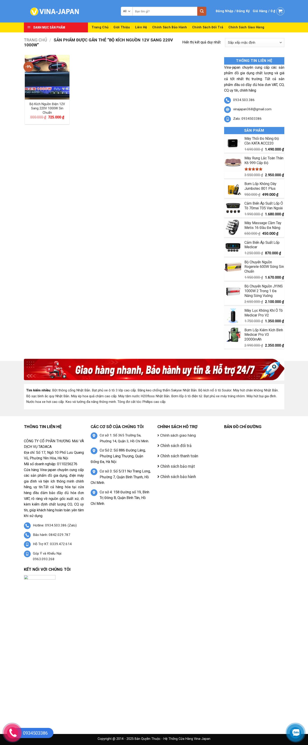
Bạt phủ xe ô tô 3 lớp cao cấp (114, 390)
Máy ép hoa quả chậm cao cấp (94, 396)
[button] (233, 11)
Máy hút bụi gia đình (261, 396)
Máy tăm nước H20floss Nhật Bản (144, 396)
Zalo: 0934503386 (247, 119)
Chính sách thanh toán (178, 456)
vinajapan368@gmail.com (252, 109)
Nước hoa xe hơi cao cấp (45, 402)
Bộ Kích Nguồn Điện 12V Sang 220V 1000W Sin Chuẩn (47, 108)
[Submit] (201, 11)
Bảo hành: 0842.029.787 (51, 535)
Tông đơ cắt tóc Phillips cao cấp (141, 402)
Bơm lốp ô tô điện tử (186, 396)
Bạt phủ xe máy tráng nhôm (224, 396)
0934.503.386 (244, 100)
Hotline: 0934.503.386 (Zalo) (55, 525)
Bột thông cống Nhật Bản (71, 390)
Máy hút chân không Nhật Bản (255, 390)
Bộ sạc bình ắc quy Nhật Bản (47, 396)
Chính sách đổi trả (207, 27)
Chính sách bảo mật (177, 466)
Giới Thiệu (121, 27)
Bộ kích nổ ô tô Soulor (214, 390)
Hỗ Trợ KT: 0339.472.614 (52, 544)
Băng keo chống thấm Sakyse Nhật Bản (167, 390)
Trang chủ (35, 40)
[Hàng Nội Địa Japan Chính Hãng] (69, 11)
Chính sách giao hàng (246, 27)
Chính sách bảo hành (169, 27)
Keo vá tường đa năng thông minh (90, 402)
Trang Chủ (100, 27)
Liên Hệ (141, 27)
